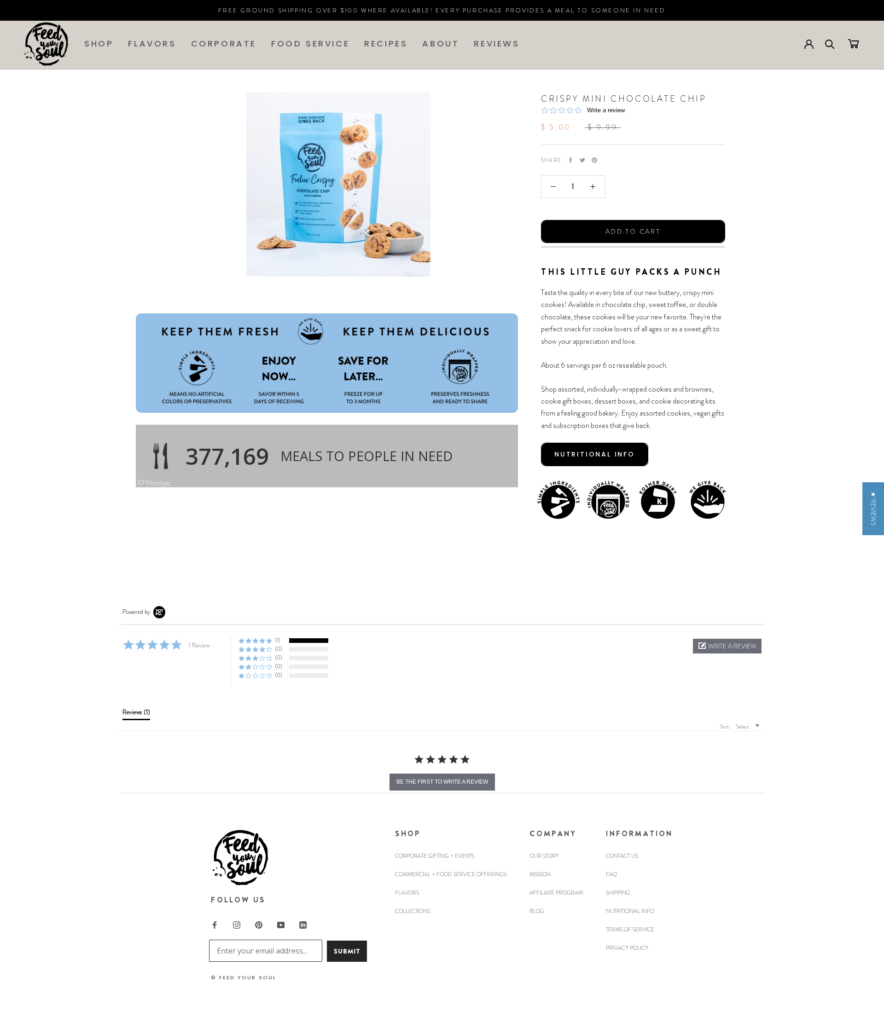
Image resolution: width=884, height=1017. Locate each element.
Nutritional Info (630, 911)
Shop (98, 43)
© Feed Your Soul (243, 977)
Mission (540, 874)
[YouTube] (281, 924)
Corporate (223, 43)
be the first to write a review (442, 782)
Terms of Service (630, 929)
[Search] (830, 43)
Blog (536, 911)
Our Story (544, 856)
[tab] (136, 714)
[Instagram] (236, 924)
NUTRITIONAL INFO (594, 454)
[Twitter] (582, 160)
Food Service (310, 43)
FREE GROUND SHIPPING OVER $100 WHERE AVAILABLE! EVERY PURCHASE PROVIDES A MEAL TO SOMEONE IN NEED (441, 10)
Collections (412, 911)
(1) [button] (277, 640)
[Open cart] (853, 43)
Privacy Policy (627, 948)
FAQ (611, 874)
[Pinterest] (594, 160)
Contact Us (622, 856)
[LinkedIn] (303, 924)
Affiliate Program (556, 893)
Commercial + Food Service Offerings (450, 874)
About (440, 43)
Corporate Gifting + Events (434, 856)
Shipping (618, 893)
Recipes (385, 43)
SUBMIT (347, 951)
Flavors (152, 43)
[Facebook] (570, 160)
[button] (727, 646)
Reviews (496, 43)
